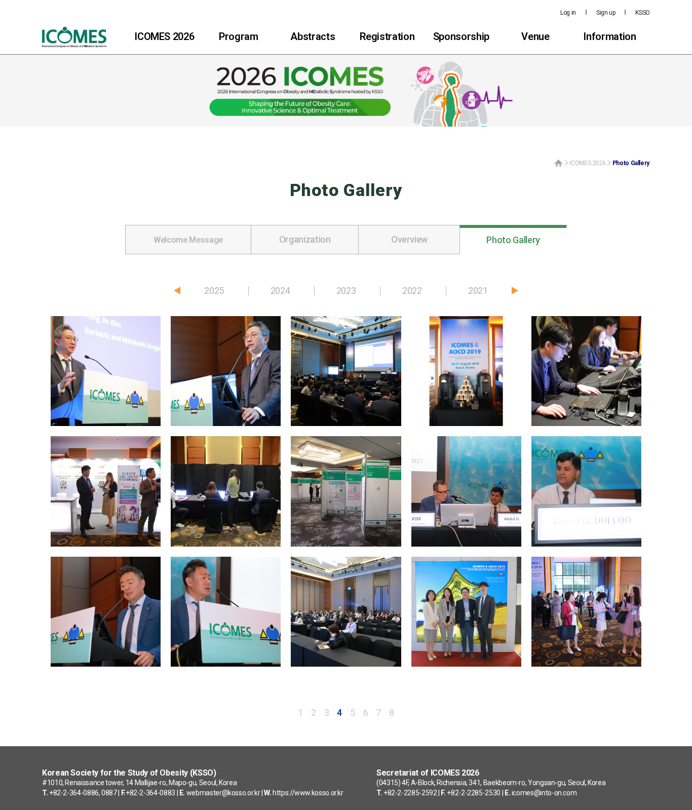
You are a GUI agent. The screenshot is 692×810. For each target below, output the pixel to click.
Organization (305, 239)
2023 (346, 290)
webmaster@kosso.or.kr (223, 793)
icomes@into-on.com (544, 793)
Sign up (605, 12)
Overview (409, 239)
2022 (412, 290)
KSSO (642, 12)
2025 (214, 290)
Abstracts (312, 36)
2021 (478, 290)
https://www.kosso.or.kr (308, 793)
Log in (568, 12)
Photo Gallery (513, 240)
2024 (280, 290)
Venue (535, 36)
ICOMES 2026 (164, 36)
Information (609, 36)
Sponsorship (461, 36)
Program (238, 36)
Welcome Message (188, 240)
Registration (387, 36)
